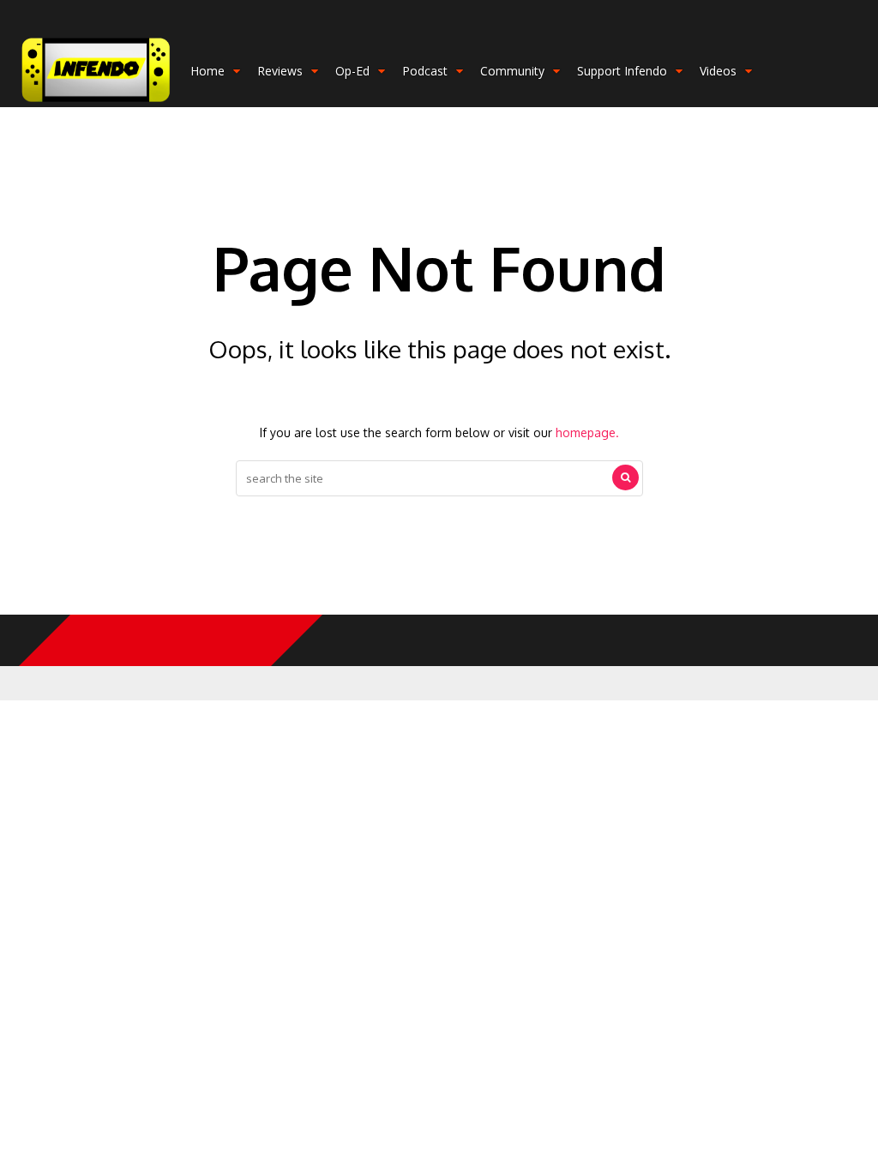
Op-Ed (352, 71)
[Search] (625, 477)
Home (207, 71)
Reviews (280, 71)
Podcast (425, 71)
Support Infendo (622, 71)
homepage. (587, 432)
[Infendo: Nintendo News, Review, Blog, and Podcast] (96, 103)
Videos (718, 71)
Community (512, 71)
